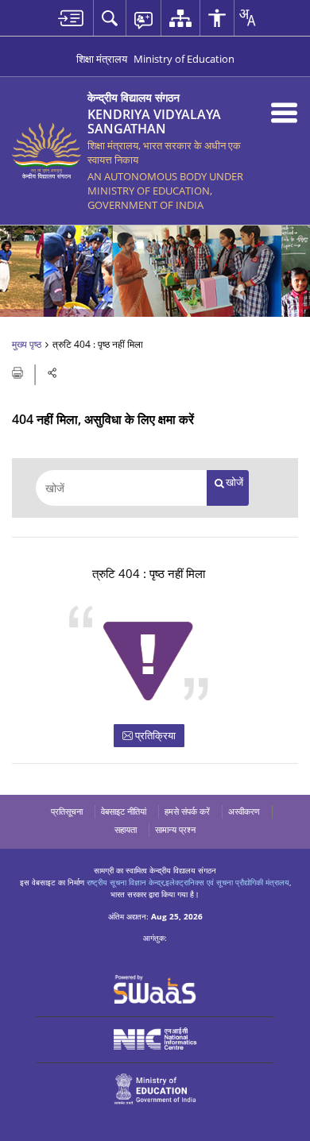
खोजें (234, 482)
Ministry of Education (184, 59)
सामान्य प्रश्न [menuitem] (175, 829)
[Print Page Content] (18, 371)
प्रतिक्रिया (154, 735)
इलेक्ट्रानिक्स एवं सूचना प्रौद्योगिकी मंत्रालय (227, 882)
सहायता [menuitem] (125, 829)
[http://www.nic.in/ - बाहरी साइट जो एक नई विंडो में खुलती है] (155, 1039)
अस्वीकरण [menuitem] (244, 811)
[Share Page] (52, 372)
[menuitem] (70, 18)
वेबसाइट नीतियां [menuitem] (123, 811)
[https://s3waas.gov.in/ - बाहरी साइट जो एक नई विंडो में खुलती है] (155, 989)
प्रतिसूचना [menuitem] (67, 811)
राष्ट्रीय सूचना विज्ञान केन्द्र (125, 882)
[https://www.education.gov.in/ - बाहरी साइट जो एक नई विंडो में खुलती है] (155, 1089)
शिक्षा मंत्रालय (101, 59)
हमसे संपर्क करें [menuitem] (187, 811)
